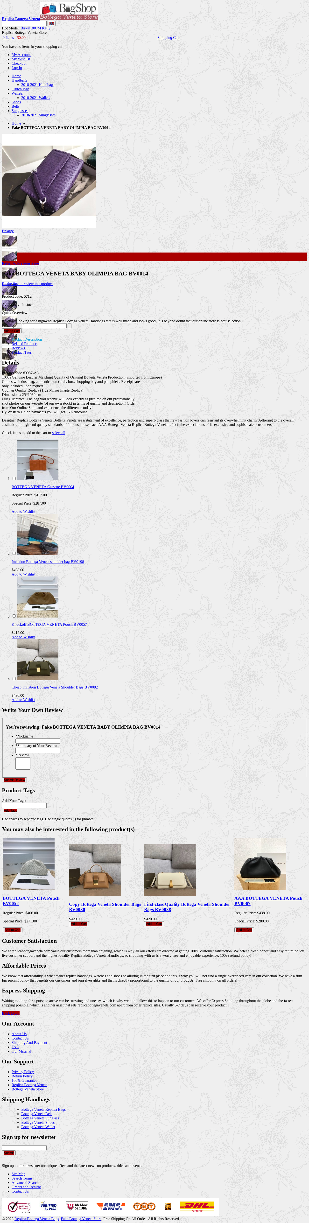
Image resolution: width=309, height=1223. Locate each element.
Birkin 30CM (31, 28)
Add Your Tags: (14, 801)
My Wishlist (21, 59)
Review (22, 755)
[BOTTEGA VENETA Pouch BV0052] (29, 889)
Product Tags (22, 352)
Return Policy (22, 1076)
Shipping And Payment (29, 1042)
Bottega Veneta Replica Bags (43, 1109)
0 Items (8, 37)
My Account (21, 55)
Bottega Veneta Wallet (38, 1127)
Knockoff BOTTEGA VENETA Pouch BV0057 (49, 624)
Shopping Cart (168, 37)
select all (58, 433)
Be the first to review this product (27, 284)
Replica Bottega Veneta (29, 1085)
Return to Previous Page (20, 263)
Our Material (21, 1051)
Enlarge (8, 231)
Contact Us (20, 1038)
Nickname (24, 736)
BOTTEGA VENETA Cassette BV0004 (43, 487)
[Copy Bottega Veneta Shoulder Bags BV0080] (95, 895)
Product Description (27, 339)
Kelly (46, 28)
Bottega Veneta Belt (36, 1114)
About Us (19, 1034)
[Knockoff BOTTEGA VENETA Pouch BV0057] (37, 616)
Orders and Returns (26, 1187)
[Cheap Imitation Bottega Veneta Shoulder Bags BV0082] (37, 679)
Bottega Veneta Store (28, 1089)
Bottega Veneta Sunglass (40, 1118)
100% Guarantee (24, 1080)
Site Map (18, 1174)
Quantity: (9, 325)
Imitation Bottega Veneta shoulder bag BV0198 (48, 562)
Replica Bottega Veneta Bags (36, 1219)
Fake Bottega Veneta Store (81, 1219)
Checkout (19, 63)
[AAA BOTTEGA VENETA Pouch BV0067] (260, 889)
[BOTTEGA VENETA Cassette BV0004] (37, 479)
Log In (17, 68)
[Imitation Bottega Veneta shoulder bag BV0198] (37, 553)
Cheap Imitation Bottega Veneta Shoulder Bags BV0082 (55, 687)
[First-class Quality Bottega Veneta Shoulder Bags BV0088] (170, 895)
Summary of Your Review (36, 746)
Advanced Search (25, 1183)
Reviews (18, 348)
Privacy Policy (23, 1072)
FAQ (15, 1047)
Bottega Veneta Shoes (38, 1122)
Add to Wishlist (23, 511)
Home (16, 123)
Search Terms (22, 1178)
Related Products (24, 344)
